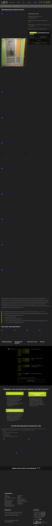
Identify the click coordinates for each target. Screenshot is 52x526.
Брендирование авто (9, 506)
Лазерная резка (8, 502)
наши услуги (12, 2)
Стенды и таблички (21, 499)
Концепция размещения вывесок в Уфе (13, 512)
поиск (35, 2)
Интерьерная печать (9, 500)
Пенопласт (19, 497)
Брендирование (7, 6)
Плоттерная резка (21, 500)
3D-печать (19, 502)
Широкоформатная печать (10, 497)
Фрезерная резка (8, 501)
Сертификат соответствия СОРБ (11, 515)
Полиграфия (7, 496)
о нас (23, 2)
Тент (5, 499)
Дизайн (19, 496)
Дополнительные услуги (22, 501)
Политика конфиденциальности (12, 520)
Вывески (7, 495)
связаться (36, 519)
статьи (18, 2)
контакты (29, 2)
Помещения (15, 6)
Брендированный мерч (10, 504)
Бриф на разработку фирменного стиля (13, 513)
